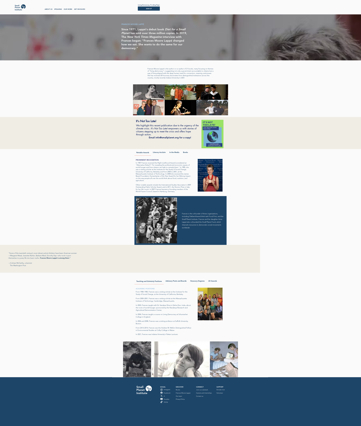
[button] (48, 9)
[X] (161, 395)
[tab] (142, 152)
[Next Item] (234, 359)
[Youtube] (161, 399)
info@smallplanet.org (167, 137)
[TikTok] (161, 402)
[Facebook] (161, 392)
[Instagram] (161, 389)
